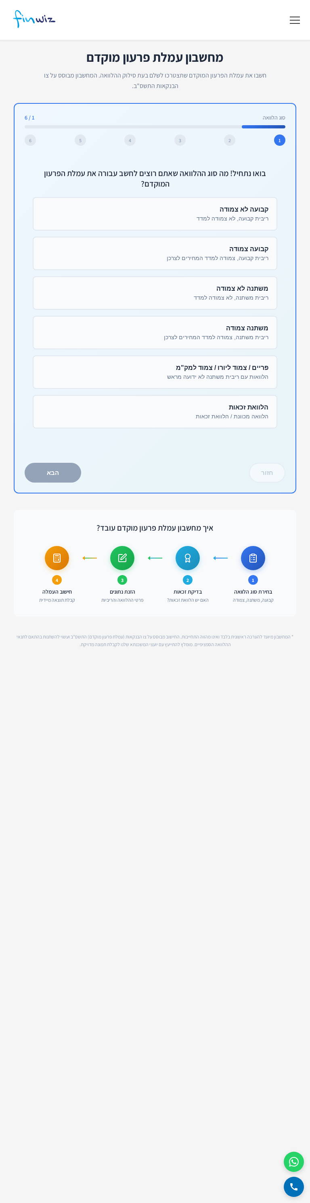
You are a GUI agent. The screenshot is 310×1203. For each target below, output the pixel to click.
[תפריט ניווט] (295, 20)
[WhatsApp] (294, 1162)
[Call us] (294, 1187)
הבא (53, 472)
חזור (267, 472)
